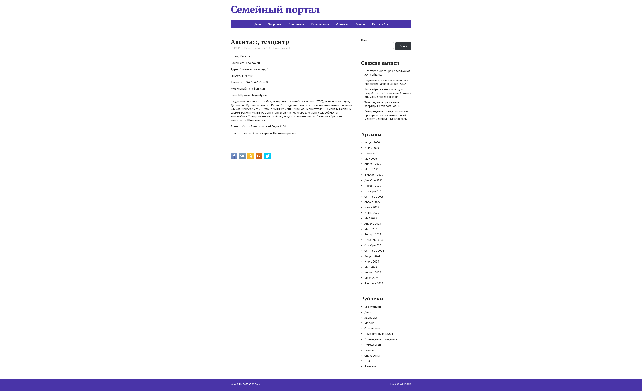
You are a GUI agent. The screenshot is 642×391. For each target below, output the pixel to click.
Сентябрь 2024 (374, 250)
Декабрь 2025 (373, 180)
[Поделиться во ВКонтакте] (242, 156)
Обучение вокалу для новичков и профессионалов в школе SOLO (386, 82)
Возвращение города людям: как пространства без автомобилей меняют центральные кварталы (386, 115)
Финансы (342, 24)
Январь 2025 (372, 234)
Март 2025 (371, 229)
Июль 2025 (371, 207)
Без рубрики (372, 307)
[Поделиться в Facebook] (234, 156)
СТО (268, 48)
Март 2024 (371, 278)
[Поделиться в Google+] (259, 156)
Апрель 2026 (372, 164)
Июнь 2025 (371, 213)
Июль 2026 (371, 148)
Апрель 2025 (372, 223)
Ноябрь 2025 (372, 186)
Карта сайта (380, 24)
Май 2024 (370, 267)
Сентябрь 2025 (374, 196)
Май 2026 (370, 158)
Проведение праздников (381, 339)
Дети (257, 24)
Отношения (296, 24)
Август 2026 (372, 142)
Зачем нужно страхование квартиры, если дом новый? (382, 104)
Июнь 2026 (371, 153)
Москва (248, 48)
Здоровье (274, 24)
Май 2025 (370, 218)
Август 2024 (372, 256)
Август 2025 (372, 202)
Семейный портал (275, 9)
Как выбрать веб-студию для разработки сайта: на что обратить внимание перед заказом (387, 93)
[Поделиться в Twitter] (267, 156)
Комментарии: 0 (281, 48)
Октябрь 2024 (373, 245)
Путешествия (320, 24)
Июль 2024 (371, 261)
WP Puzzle (405, 383)
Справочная (259, 48)
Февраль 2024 (373, 283)
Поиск (365, 40)
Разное (360, 24)
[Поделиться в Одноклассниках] (250, 156)
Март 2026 (371, 169)
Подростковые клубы (378, 334)
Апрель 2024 (372, 272)
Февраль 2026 (373, 175)
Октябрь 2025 (373, 191)
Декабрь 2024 (373, 240)
